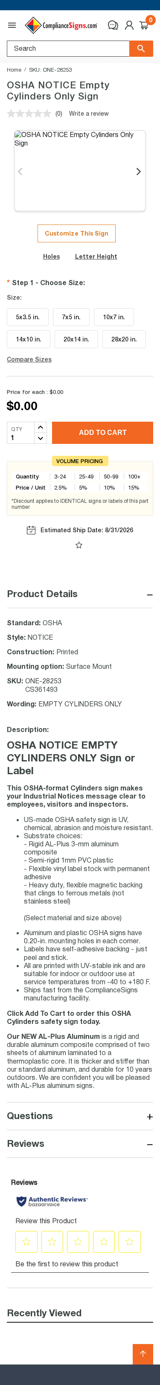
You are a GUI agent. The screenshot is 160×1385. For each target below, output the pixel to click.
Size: (14, 297)
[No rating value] (31, 113)
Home (14, 69)
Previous (20, 172)
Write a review (89, 113)
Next (139, 172)
